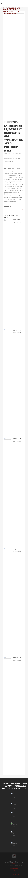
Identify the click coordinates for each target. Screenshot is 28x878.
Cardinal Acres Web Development (18, 874)
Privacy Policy (14, 870)
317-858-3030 (14, 863)
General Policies (14, 868)
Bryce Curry (14, 155)
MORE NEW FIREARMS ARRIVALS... (14, 770)
